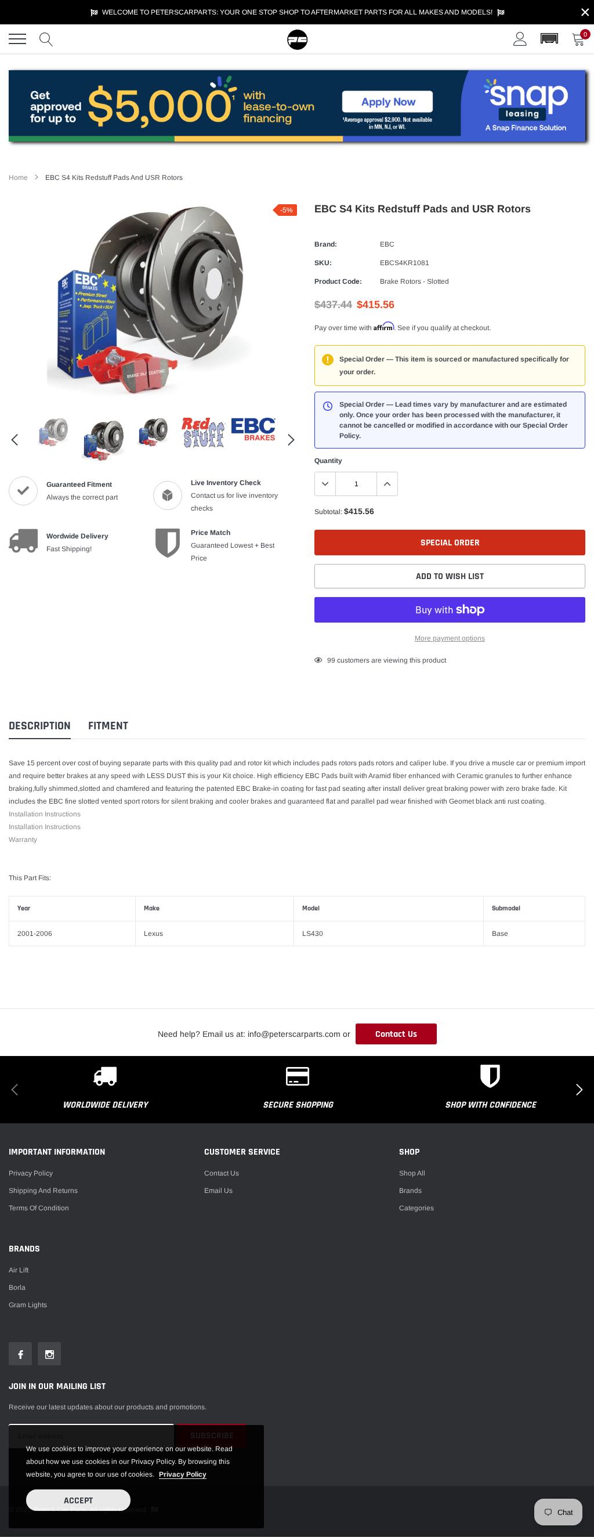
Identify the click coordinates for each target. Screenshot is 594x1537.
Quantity (328, 461)
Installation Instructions (45, 814)
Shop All (412, 1173)
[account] (520, 39)
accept (78, 1501)
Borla (17, 1287)
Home (18, 177)
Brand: (325, 244)
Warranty (23, 840)
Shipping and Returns (43, 1191)
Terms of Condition (39, 1208)
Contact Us (396, 1034)
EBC (387, 244)
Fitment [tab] (108, 726)
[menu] (17, 39)
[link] (54, 432)
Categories (416, 1208)
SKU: (323, 263)
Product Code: (338, 281)
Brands (410, 1191)
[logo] (297, 38)
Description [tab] (40, 726)
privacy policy (183, 1474)
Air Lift (18, 1270)
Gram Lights (28, 1305)
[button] (549, 39)
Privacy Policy (31, 1173)
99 (331, 660)
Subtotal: (328, 512)
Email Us (218, 1191)
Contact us (221, 1173)
